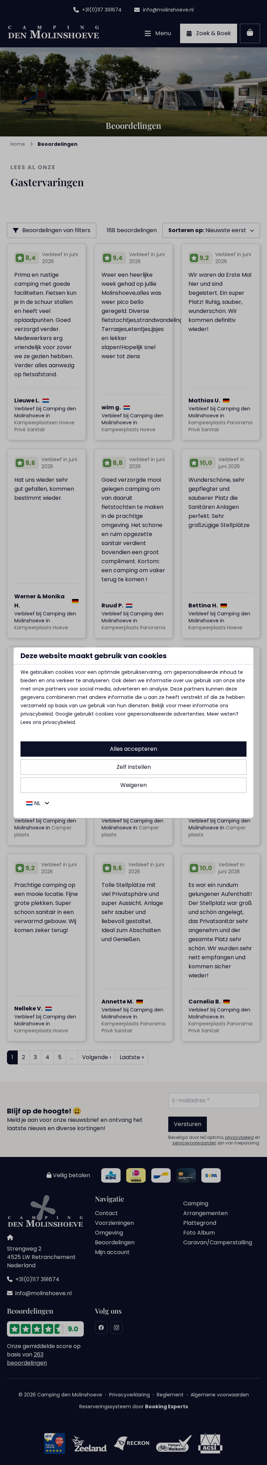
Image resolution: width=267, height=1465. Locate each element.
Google (64, 713)
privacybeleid (37, 713)
